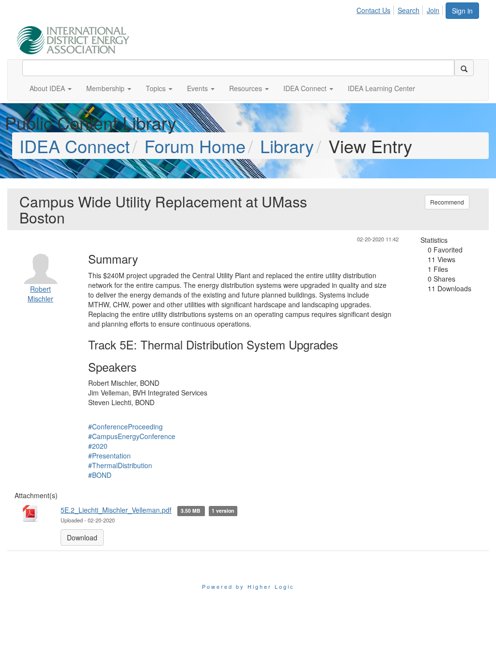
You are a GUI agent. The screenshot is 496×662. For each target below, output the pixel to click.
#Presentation (109, 455)
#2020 (98, 446)
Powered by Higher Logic (248, 586)
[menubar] (401, 8)
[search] (464, 68)
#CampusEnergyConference (131, 436)
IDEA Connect (74, 145)
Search (408, 10)
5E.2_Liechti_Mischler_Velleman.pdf (116, 510)
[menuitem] (376, 8)
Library (287, 145)
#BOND (99, 475)
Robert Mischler (40, 293)
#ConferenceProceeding (125, 426)
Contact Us (373, 10)
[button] (50, 88)
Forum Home (195, 145)
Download (82, 537)
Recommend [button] (447, 202)
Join (433, 10)
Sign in (462, 11)
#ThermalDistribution (120, 465)
